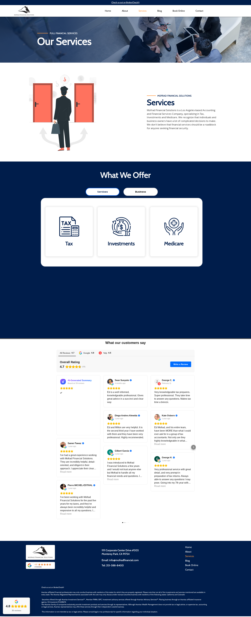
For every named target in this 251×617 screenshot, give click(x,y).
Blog (187, 560)
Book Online (191, 565)
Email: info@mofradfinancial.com (120, 560)
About (188, 551)
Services (189, 556)
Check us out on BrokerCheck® (125, 2)
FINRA (95, 599)
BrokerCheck (58, 587)
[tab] (103, 192)
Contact (189, 569)
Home (188, 547)
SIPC (100, 599)
